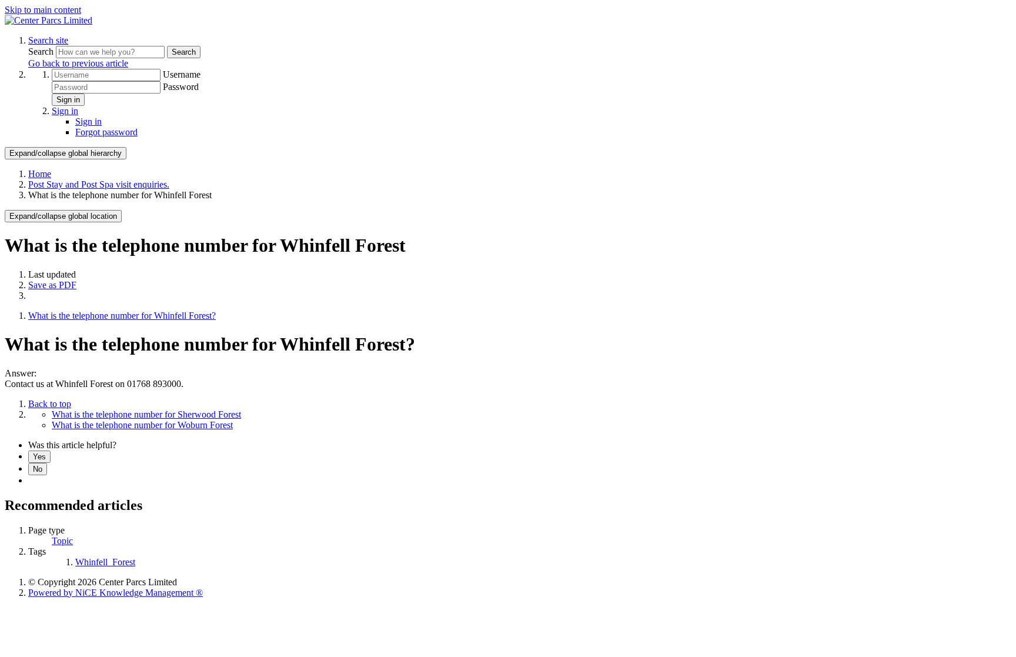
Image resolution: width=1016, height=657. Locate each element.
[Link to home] (48, 20)
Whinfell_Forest (105, 562)
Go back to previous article (78, 63)
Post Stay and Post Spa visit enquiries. (98, 184)
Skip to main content (43, 10)
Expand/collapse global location (63, 216)
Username (181, 74)
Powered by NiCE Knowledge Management (115, 593)
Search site (48, 40)
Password (181, 87)
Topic (62, 541)
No (37, 469)
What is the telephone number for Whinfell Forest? (122, 316)
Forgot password (106, 132)
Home (39, 174)
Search (42, 51)
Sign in (68, 99)
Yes (39, 456)
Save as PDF (52, 285)
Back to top (49, 404)
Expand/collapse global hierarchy (65, 153)
